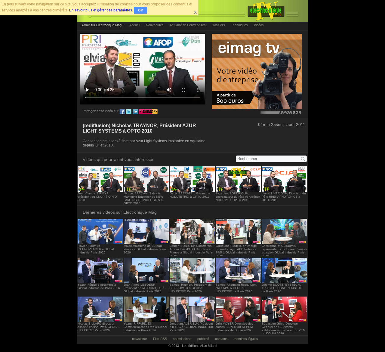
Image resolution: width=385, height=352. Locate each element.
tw (129, 112)
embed (148, 112)
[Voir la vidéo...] (100, 190)
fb (122, 112)
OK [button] (140, 10)
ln (135, 112)
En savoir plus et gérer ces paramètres (100, 10)
